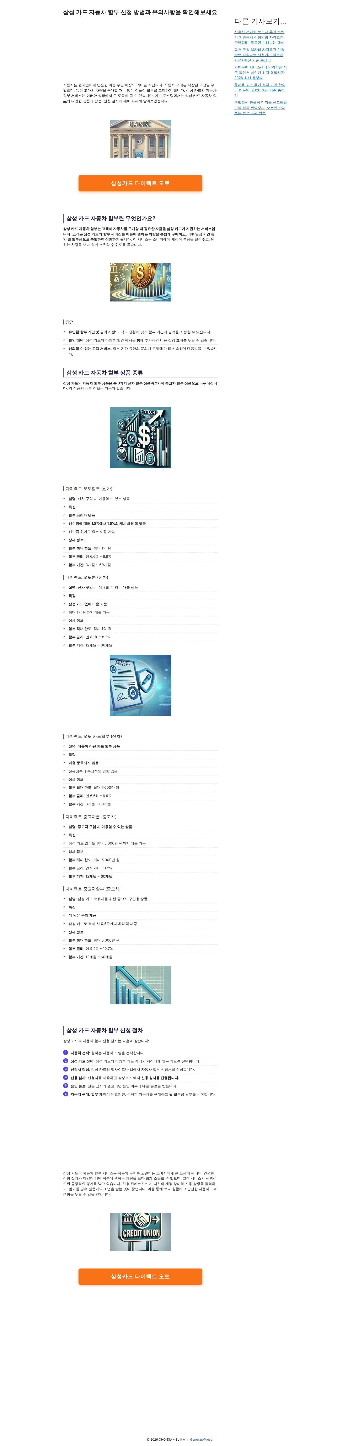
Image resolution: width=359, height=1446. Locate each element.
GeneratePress (201, 1439)
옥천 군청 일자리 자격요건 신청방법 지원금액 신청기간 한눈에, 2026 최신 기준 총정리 (259, 54)
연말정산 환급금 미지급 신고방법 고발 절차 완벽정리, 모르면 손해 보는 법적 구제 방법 (260, 107)
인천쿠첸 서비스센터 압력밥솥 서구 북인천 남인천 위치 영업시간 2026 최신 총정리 (260, 72)
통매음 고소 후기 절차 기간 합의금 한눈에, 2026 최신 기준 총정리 (259, 90)
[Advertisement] (140, 52)
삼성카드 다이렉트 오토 (140, 183)
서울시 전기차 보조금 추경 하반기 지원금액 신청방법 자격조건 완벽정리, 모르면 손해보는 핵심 (259, 37)
